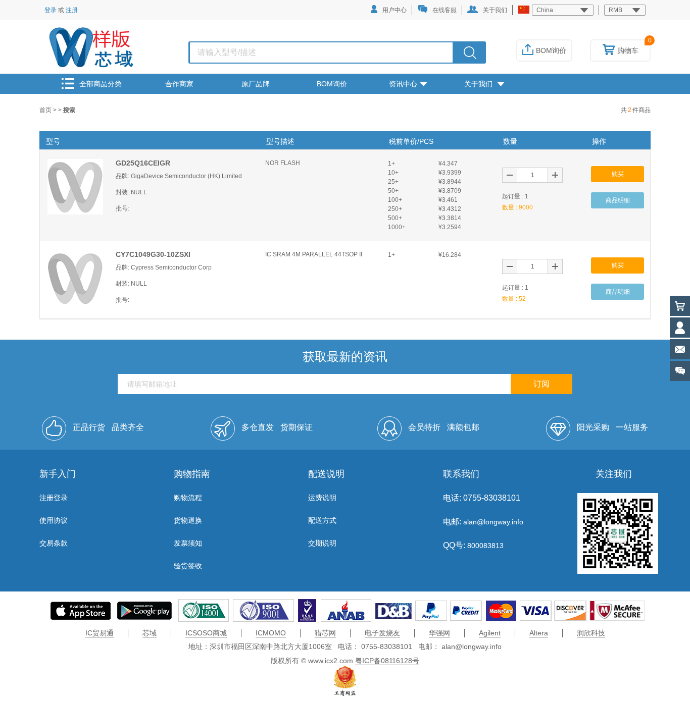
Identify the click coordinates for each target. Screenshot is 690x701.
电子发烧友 (382, 633)
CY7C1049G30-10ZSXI (153, 254)
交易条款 (53, 543)
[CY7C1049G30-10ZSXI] (75, 277)
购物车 (627, 50)
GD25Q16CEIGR (143, 163)
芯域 (149, 633)
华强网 (439, 633)
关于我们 (495, 10)
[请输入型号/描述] (470, 52)
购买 (618, 174)
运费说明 (322, 498)
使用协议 (53, 520)
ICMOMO (271, 633)
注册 (72, 10)
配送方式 (322, 520)
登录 (50, 10)
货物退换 (188, 520)
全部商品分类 (100, 84)
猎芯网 (325, 633)
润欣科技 (591, 633)
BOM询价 (551, 50)
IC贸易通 (99, 633)
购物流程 (188, 498)
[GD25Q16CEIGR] (75, 186)
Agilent (490, 633)
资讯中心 (403, 84)
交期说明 (322, 543)
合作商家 (179, 84)
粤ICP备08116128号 (387, 661)
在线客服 (444, 10)
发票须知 (188, 543)
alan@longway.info (493, 522)
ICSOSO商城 (206, 633)
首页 (46, 110)
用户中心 (394, 10)
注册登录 (53, 498)
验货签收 (188, 566)
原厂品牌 (255, 84)
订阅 (541, 384)
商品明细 (618, 200)
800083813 (484, 546)
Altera (538, 633)
